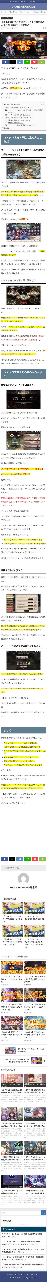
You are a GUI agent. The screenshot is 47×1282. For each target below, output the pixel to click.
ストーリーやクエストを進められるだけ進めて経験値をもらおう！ (25, 111)
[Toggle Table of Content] (40, 104)
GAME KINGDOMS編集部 (23, 887)
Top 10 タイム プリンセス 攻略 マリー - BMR (18, 1244)
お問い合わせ (35, 1274)
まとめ (6, 128)
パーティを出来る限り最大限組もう (19, 115)
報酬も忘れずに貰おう (15, 122)
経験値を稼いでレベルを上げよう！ (19, 120)
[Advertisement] (23, 831)
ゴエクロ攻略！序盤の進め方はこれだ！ (18, 107)
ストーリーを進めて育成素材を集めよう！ (22, 125)
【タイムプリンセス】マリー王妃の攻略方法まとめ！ (21, 1241)
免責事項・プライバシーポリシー (18, 1274)
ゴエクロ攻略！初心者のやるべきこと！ (18, 117)
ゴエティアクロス (7, 18)
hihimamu (19, 1259)
